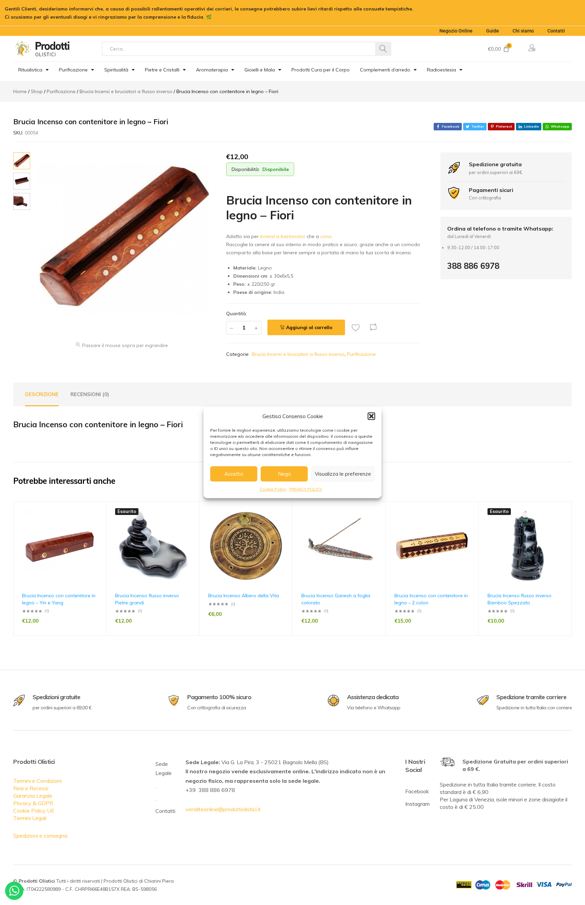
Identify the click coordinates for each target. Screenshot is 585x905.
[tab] (42, 394)
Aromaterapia (212, 70)
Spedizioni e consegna (40, 835)
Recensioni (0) (89, 394)
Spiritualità (116, 70)
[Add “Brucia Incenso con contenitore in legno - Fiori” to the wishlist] (357, 327)
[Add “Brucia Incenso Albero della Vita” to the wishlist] (284, 523)
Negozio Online (456, 31)
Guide (492, 31)
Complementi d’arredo (385, 70)
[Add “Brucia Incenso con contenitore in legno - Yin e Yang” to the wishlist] (98, 523)
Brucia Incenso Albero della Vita (243, 595)
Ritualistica (30, 70)
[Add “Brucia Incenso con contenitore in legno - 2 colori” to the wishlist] (470, 523)
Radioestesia (441, 70)
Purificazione (73, 70)
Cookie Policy (273, 489)
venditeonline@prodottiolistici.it (223, 809)
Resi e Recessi (30, 788)
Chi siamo (523, 31)
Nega (284, 474)
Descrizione (42, 394)
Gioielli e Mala (259, 70)
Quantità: (236, 313)
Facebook (417, 791)
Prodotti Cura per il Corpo (320, 70)
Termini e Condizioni (37, 780)
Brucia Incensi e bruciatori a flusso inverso (298, 354)
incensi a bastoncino (282, 236)
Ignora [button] (221, 17)
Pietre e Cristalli (162, 70)
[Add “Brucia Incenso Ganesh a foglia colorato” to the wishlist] (377, 523)
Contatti (556, 31)
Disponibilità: (246, 169)
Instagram (417, 803)
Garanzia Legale (32, 795)
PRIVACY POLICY (305, 489)
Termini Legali (29, 818)
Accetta (233, 474)
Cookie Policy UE (34, 810)
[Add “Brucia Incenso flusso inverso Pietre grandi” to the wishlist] (191, 523)
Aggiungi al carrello (309, 327)
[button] (371, 416)
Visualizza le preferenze (343, 474)
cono (325, 236)
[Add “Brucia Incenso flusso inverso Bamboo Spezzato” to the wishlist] (563, 523)
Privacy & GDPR (33, 803)
